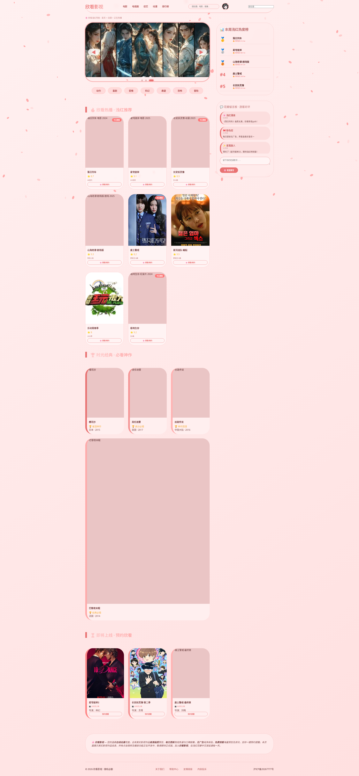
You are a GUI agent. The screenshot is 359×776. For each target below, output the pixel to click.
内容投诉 (201, 769)
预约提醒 (105, 714)
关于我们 (159, 769)
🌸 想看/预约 (104, 185)
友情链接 (187, 769)
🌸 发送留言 (229, 170)
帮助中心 (173, 769)
